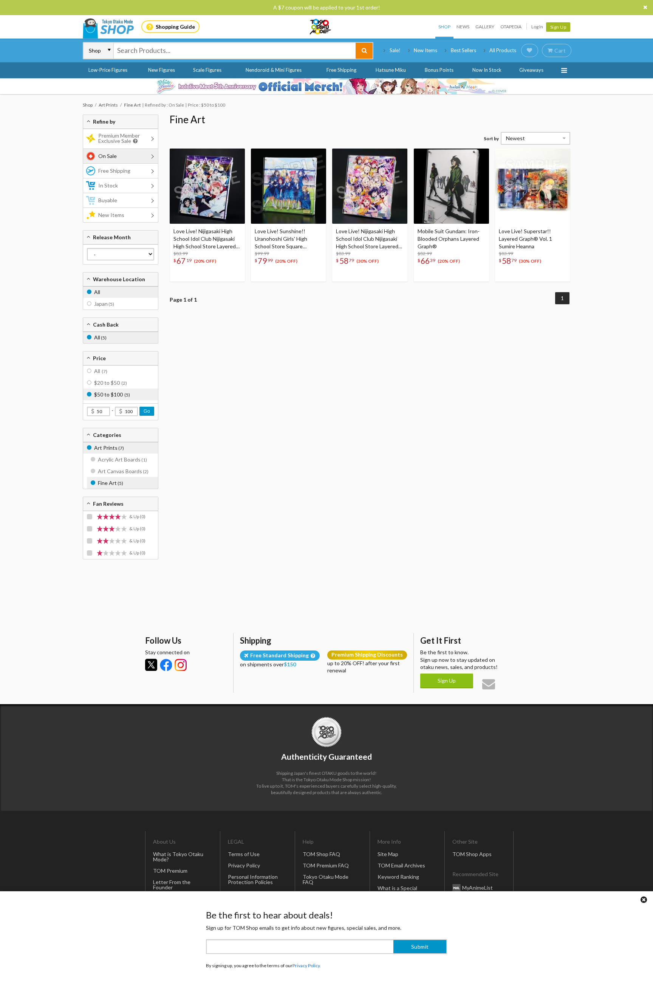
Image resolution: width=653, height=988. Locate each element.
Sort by (491, 138)
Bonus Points (439, 70)
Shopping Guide (175, 26)
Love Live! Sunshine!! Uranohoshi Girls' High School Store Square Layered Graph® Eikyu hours (288, 239)
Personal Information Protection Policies (253, 879)
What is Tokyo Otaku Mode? (178, 857)
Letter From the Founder (171, 884)
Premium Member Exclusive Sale (119, 138)
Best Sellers (463, 50)
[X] (151, 665)
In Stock (108, 185)
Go (147, 411)
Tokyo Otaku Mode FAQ (325, 879)
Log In (537, 26)
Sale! (395, 50)
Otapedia (510, 26)
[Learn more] (134, 141)
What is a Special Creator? (397, 891)
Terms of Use (244, 854)
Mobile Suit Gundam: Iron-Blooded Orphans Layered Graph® (449, 238)
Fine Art (187, 119)
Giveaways (531, 70)
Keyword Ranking (398, 876)
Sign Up (558, 27)
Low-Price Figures (107, 70)
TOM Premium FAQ (326, 865)
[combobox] (235, 51)
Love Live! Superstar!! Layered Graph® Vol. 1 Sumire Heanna (525, 238)
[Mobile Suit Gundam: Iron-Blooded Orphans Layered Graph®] (451, 186)
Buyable (107, 200)
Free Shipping (341, 70)
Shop (444, 26)
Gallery (484, 26)
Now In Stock (486, 70)
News (462, 26)
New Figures (161, 70)
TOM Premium (170, 870)
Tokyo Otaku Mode (321, 27)
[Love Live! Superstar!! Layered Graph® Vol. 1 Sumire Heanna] (532, 186)
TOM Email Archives (401, 865)
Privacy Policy (244, 865)
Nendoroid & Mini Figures (274, 70)
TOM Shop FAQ (321, 854)
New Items (425, 50)
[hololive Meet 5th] (326, 86)
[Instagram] (181, 665)
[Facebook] (166, 665)
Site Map (388, 854)
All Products (502, 50)
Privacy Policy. (306, 965)
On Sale (107, 156)
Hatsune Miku (391, 70)
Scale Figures (207, 70)
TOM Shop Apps (472, 854)
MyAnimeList (477, 887)
